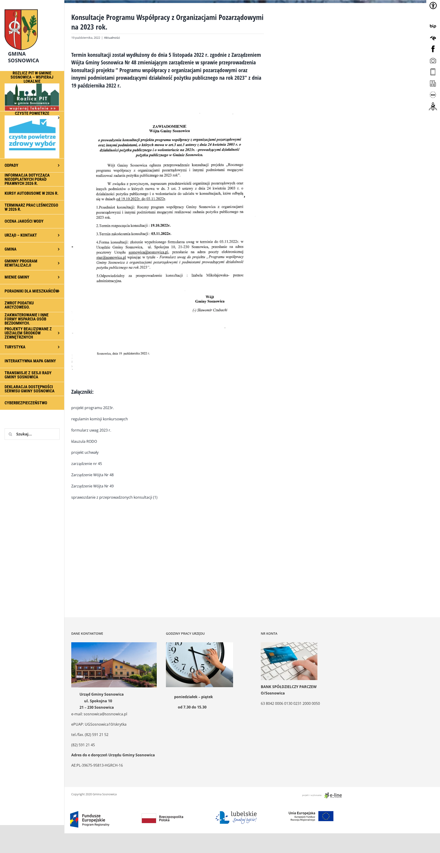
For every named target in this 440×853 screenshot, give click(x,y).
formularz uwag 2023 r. (91, 430)
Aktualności (112, 38)
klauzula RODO (84, 441)
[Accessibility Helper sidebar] (433, 5)
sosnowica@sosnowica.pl (105, 713)
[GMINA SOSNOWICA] (32, 8)
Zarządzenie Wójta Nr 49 (92, 486)
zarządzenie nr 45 (86, 463)
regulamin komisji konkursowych (99, 418)
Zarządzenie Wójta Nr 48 (92, 474)
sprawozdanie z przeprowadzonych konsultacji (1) (114, 497)
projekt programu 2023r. (92, 407)
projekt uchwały (85, 452)
